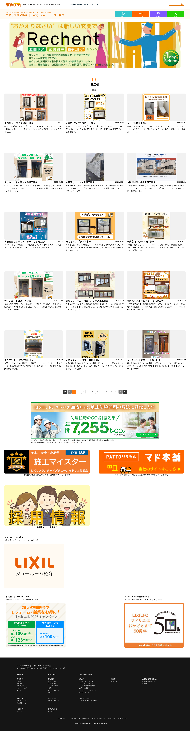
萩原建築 (145, 683)
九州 (20, 12)
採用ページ (20, 690)
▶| (125, 391)
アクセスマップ (21, 688)
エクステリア (52, 683)
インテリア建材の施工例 (87, 686)
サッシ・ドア (52, 681)
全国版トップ (62, 718)
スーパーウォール (53, 690)
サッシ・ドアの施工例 (86, 681)
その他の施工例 (84, 692)
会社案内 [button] (73, 4)
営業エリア (20, 686)
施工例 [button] (86, 4)
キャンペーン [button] (101, 4)
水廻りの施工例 (84, 688)
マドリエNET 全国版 (12, 12)
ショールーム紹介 (85, 674)
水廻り (50, 688)
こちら (72, 442)
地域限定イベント (22, 703)
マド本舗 (51, 711)
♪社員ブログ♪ (115, 681)
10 (116, 391)
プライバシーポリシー (98, 718)
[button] (94, 65)
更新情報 (20, 674)
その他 (50, 692)
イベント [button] (92, 4)
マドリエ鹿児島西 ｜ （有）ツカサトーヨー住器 (37, 12)
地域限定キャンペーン (55, 701)
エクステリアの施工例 (86, 683)
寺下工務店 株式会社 (148, 681)
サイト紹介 (52, 674)
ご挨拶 (19, 681)
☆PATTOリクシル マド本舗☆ (88, 701)
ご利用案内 (72, 718)
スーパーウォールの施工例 (87, 690)
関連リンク (111, 718)
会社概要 (19, 683)
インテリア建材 (53, 686)
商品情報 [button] (80, 4)
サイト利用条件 (84, 718)
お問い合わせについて (125, 718)
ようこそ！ (20, 711)
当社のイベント (21, 701)
